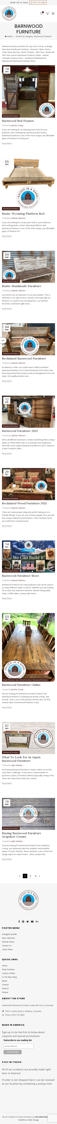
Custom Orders (8, 973)
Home (9, 36)
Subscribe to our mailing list (18, 1040)
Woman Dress (8, 942)
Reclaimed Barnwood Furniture (24, 358)
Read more (7, 143)
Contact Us (7, 945)
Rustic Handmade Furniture (21, 286)
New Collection (8, 938)
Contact (5, 984)
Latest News (7, 949)
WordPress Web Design (28, 1120)
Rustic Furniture (9, 680)
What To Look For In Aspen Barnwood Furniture (21, 758)
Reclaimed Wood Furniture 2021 (24, 503)
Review (5, 992)
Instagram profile (9, 934)
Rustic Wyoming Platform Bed (23, 213)
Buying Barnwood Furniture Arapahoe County (21, 834)
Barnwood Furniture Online (21, 685)
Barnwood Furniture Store (20, 576)
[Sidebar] (3, 340)
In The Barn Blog (9, 977)
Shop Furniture (8, 969)
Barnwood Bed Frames (18, 121)
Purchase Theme (9, 953)
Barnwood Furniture (10, 116)
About (4, 981)
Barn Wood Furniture (24, 680)
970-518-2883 (39, 2)
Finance (5, 988)
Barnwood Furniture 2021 (20, 431)
